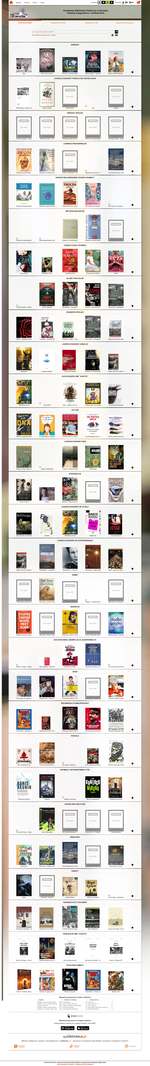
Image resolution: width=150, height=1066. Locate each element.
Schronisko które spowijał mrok (70, 1008)
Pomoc (35, 2)
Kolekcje (53, 35)
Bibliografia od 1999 (91, 23)
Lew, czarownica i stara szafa (70, 1003)
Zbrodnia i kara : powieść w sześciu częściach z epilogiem (51, 1008)
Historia (26, 2)
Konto (42, 2)
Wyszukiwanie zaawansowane (41, 35)
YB (108, 2)
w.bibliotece (65, 1041)
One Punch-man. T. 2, (93, 1003)
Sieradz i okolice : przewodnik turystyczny (47, 1003)
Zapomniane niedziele (68, 1007)
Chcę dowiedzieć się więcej (65, 1064)
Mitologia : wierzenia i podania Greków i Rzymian (49, 1002)
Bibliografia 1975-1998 (58, 23)
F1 (127, 2)
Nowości (18, 2)
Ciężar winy (91, 1002)
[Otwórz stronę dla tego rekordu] (24, 65)
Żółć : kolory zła (92, 1005)
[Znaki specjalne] (116, 35)
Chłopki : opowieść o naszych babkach (72, 1005)
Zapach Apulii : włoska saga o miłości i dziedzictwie (100, 1007)
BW (103, 2)
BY (112, 2)
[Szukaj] (116, 31)
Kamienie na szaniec (43, 1005)
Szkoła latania (66, 1002)
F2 (131, 2)
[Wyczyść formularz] (112, 35)
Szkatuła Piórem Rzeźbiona (125, 23)
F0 (123, 2)
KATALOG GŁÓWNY (25, 23)
